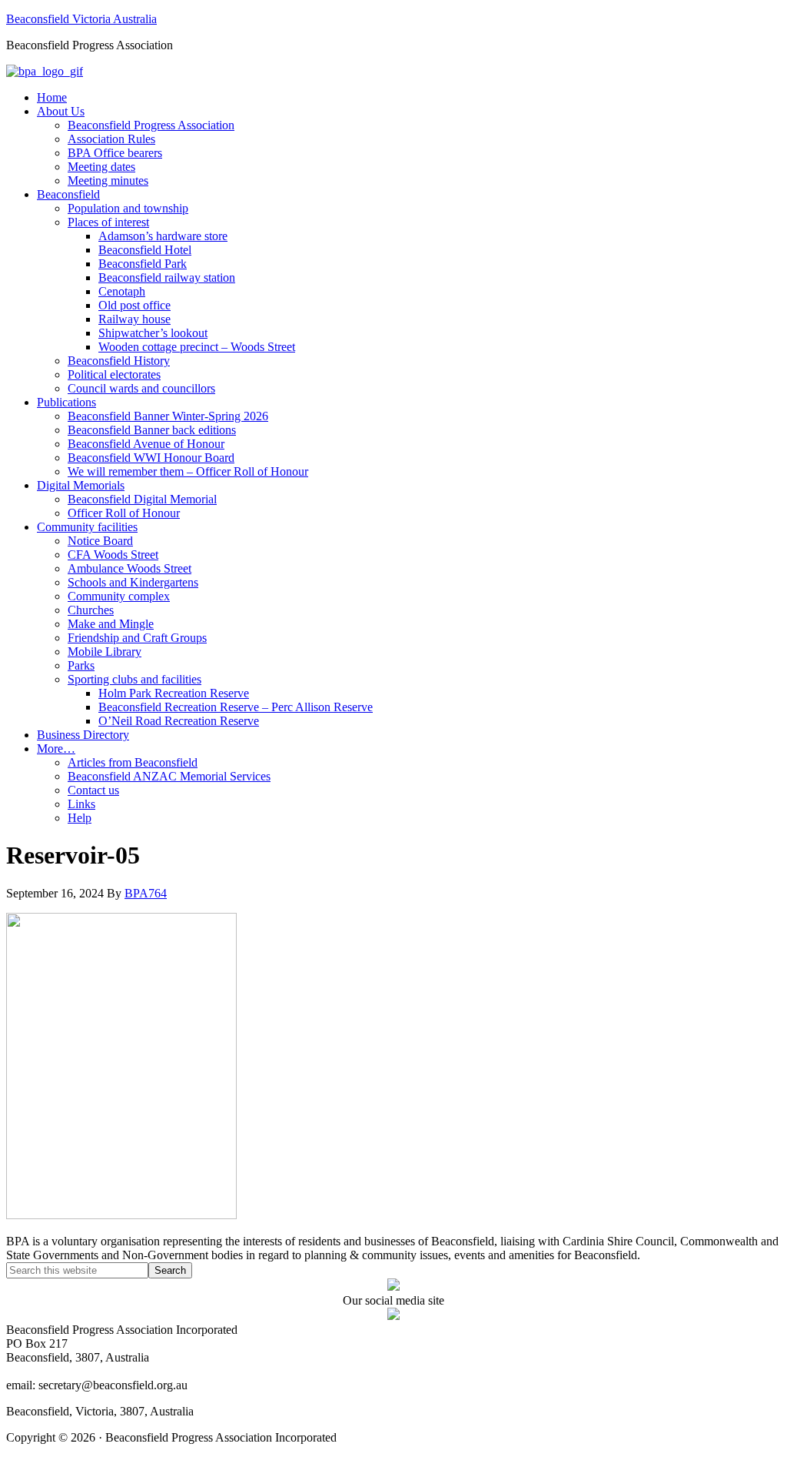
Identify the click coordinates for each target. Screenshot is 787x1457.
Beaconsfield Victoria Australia (81, 18)
